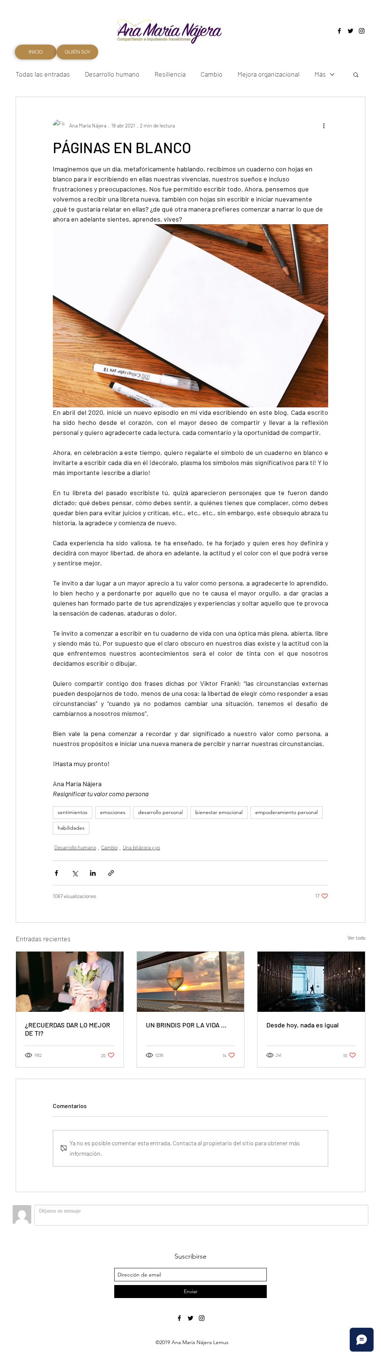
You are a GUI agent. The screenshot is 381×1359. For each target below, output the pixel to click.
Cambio (211, 74)
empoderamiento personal (286, 812)
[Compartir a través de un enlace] (111, 873)
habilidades (71, 827)
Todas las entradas (43, 74)
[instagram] (361, 31)
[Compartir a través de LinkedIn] (92, 873)
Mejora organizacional (268, 74)
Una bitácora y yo (141, 847)
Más (320, 74)
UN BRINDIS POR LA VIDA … (186, 1025)
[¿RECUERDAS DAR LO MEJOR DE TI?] (70, 982)
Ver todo (356, 937)
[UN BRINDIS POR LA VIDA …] (190, 982)
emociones (112, 812)
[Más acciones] (323, 125)
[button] (355, 74)
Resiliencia (170, 74)
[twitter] (350, 31)
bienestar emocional (219, 812)
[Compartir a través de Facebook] (56, 873)
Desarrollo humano (112, 74)
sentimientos (72, 812)
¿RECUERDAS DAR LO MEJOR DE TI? (67, 1029)
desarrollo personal (160, 812)
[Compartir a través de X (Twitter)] (74, 873)
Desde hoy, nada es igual (302, 1025)
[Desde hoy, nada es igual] (311, 982)
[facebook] (339, 31)
